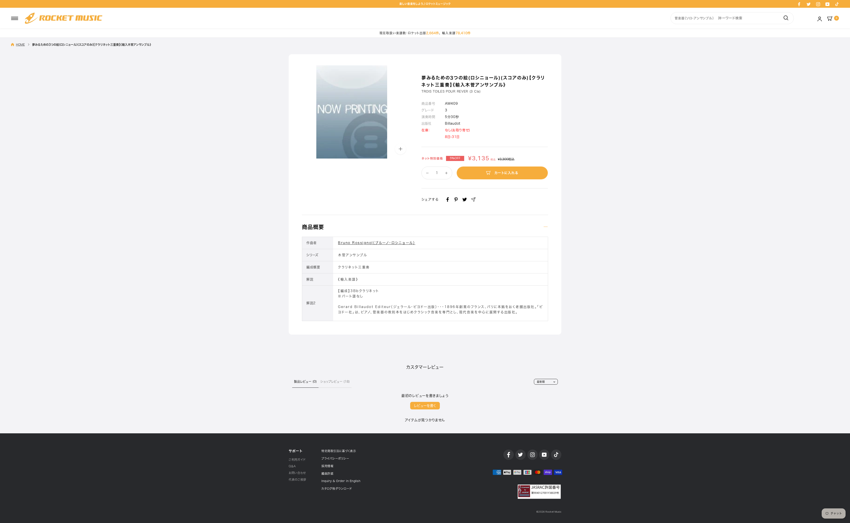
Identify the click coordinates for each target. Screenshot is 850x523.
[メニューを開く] (14, 18)
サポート (295, 451)
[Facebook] (799, 4)
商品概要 (313, 227)
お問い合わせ (297, 472)
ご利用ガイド (297, 459)
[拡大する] (400, 148)
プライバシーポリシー (335, 458)
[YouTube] (827, 4)
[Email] (473, 199)
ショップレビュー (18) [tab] (335, 381)
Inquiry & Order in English (340, 481)
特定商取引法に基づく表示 (338, 450)
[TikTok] (837, 4)
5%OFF (455, 158)
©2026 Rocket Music (548, 512)
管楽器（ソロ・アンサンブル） (694, 18)
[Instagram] (818, 4)
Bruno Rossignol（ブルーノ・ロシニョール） (376, 242)
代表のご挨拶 (297, 479)
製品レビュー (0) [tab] (305, 381)
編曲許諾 (327, 473)
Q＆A (292, 466)
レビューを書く (425, 405)
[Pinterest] (456, 199)
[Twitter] (809, 4)
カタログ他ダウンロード (336, 488)
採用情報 (327, 466)
